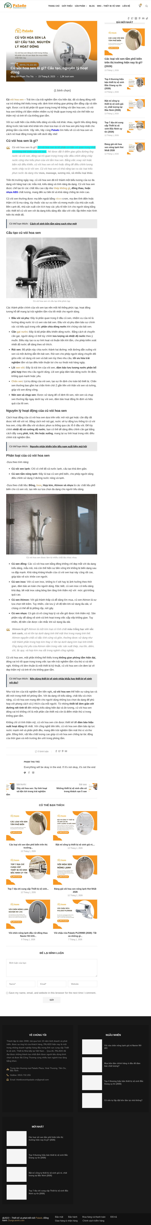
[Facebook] (128, 18)
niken (58, 198)
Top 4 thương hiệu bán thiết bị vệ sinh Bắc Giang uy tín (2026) (114, 84)
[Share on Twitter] (59, 751)
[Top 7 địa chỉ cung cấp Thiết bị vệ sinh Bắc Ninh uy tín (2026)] (28, 870)
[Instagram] (136, 18)
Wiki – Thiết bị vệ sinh (108, 6)
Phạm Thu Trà (26, 76)
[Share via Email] (66, 751)
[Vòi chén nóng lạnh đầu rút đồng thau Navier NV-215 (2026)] (28, 914)
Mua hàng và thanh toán (93, 1217)
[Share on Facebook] (56, 751)
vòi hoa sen (17, 99)
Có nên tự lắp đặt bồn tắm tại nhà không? (123, 1100)
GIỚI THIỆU (67, 6)
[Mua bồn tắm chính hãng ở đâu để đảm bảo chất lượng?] (92, 1064)
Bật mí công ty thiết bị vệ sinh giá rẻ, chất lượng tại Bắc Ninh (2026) (114, 105)
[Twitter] (132, 18)
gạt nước (22, 331)
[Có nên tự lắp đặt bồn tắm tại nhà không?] (92, 1100)
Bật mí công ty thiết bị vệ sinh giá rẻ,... (75, 844)
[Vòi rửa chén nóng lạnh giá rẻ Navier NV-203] (92, 1046)
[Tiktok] (147, 18)
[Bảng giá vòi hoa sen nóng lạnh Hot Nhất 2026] (75, 870)
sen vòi (20, 367)
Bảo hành (72, 1217)
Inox (38, 485)
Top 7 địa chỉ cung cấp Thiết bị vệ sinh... (28, 889)
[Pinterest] (139, 18)
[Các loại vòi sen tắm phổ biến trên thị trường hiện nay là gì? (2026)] (28, 826)
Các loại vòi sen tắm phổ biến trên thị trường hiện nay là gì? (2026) (123, 62)
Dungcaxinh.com (16, 1220)
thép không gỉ (62, 188)
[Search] (146, 6)
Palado (39, 1218)
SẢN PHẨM (80, 6)
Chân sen (17, 381)
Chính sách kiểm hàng (93, 1220)
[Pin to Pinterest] (63, 751)
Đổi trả (113, 1217)
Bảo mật (59, 1217)
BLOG (92, 6)
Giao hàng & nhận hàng (66, 1220)
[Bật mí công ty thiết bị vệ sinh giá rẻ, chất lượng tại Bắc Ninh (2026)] (75, 826)
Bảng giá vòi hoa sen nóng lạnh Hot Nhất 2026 (114, 147)
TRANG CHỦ (53, 6)
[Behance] (143, 18)
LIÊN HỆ (126, 6)
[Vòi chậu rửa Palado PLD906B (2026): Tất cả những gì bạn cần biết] (75, 914)
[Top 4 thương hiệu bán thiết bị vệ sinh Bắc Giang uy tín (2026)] (136, 83)
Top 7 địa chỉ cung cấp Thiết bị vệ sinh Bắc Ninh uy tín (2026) (114, 127)
